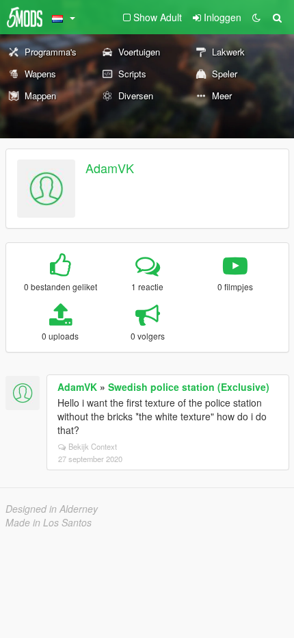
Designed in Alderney (51, 508)
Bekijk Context (92, 446)
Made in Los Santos (48, 522)
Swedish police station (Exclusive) (188, 387)
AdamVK (109, 168)
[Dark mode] (256, 17)
